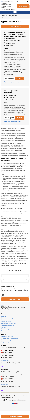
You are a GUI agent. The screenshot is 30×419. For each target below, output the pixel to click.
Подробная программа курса (12, 82)
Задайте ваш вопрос (15, 299)
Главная (3, 15)
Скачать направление (7, 329)
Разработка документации (9, 342)
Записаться (19, 78)
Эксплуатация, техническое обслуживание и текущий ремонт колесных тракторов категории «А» (15, 35)
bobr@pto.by (4, 384)
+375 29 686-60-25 (8, 350)
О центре (3, 316)
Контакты (4, 331)
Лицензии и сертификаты (8, 323)
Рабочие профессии (7, 336)
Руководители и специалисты (9, 338)
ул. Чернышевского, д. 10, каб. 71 (23, 1)
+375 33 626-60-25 (8, 379)
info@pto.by (27, 1)
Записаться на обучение (15, 416)
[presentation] (2, 278)
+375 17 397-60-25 (8, 355)
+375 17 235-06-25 (8, 357)
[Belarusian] (15, 403)
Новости (3, 327)
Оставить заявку (23, 6)
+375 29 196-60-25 (8, 376)
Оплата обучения (6, 321)
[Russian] (13, 403)
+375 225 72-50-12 (8, 381)
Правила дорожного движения (11, 92)
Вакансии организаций (7, 325)
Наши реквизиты (6, 320)
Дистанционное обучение (8, 318)
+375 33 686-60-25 (8, 352)
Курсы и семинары (12, 15)
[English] (17, 403)
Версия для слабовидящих (16, 400)
